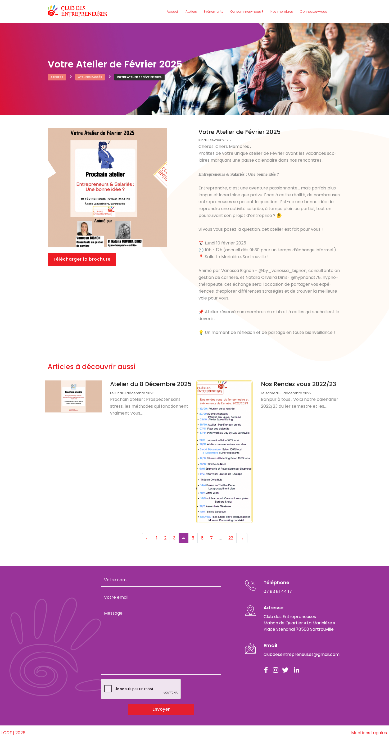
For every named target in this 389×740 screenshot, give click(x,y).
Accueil (173, 11)
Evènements (213, 11)
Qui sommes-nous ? (247, 11)
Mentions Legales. (369, 733)
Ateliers (191, 11)
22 (230, 538)
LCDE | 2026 (13, 733)
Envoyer (161, 709)
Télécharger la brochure (82, 259)
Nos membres (281, 11)
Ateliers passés (90, 77)
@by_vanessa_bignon (282, 270)
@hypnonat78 (306, 277)
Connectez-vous (313, 11)
